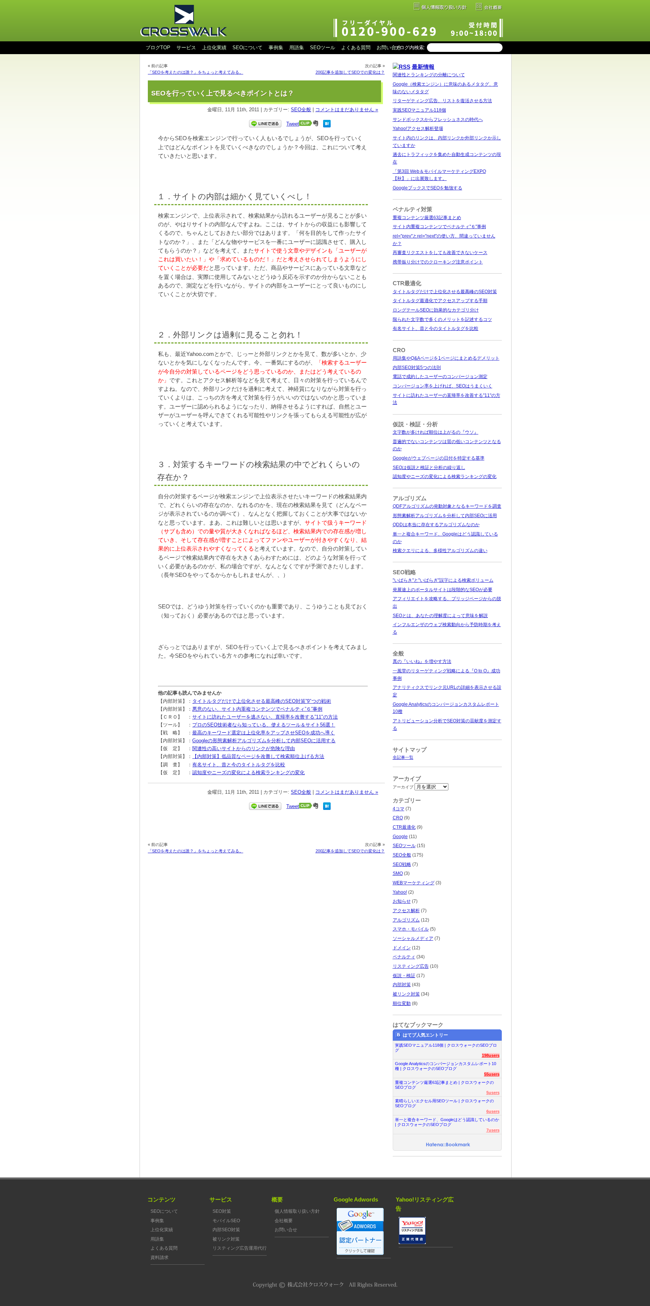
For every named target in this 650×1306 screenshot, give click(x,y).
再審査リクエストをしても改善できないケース (440, 252)
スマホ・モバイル (411, 929)
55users (492, 1074)
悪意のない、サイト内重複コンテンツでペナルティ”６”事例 (257, 709)
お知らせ (402, 901)
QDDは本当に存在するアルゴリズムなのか (436, 524)
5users (493, 1092)
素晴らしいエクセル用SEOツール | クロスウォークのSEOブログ (444, 1103)
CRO (398, 817)
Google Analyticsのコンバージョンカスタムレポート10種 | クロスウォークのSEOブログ (445, 1066)
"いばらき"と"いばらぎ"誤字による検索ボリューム (443, 580)
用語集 (296, 47)
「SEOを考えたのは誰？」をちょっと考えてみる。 (195, 72)
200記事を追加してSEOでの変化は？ (350, 72)
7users (493, 1130)
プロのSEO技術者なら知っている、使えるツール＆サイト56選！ (263, 725)
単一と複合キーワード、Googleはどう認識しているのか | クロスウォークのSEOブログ (447, 1122)
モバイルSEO (226, 1220)
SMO (398, 873)
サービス (186, 47)
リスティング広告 (411, 966)
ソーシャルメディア (413, 938)
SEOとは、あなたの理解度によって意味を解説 (440, 615)
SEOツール (322, 47)
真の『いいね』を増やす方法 (422, 661)
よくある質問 (356, 47)
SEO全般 (301, 109)
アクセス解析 (406, 910)
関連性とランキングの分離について (429, 74)
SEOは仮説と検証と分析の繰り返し (429, 467)
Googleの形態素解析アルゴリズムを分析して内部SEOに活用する (264, 740)
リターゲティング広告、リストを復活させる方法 (442, 100)
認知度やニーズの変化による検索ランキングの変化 (248, 772)
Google (400, 836)
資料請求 (159, 1257)
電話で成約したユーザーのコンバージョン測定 (440, 376)
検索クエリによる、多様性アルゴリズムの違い (440, 550)
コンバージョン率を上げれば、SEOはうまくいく (442, 386)
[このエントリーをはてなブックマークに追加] (327, 126)
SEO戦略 (402, 864)
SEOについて (247, 47)
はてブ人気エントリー (425, 1035)
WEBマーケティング (413, 882)
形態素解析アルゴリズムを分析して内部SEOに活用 (445, 515)
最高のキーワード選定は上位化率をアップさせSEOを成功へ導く (263, 732)
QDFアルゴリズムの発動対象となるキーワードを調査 (447, 506)
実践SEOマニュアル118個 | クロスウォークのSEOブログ (446, 1047)
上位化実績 (214, 47)
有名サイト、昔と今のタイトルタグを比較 (238, 764)
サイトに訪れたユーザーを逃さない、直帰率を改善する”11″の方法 (265, 717)
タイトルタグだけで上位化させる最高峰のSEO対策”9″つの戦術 (261, 701)
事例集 (276, 47)
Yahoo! (400, 892)
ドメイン (402, 947)
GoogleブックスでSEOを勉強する (427, 188)
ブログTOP (158, 47)
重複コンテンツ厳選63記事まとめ (427, 217)
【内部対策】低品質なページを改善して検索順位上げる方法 (258, 756)
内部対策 (402, 984)
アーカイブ (403, 787)
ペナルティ (404, 956)
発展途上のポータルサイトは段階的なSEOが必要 (442, 589)
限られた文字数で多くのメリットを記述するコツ (442, 319)
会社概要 (284, 1220)
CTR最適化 (404, 827)
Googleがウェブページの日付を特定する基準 (438, 458)
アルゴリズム (406, 920)
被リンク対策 (406, 994)
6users (493, 1111)
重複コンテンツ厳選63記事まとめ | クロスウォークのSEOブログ (444, 1085)
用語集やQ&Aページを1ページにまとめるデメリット (446, 358)
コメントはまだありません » (346, 109)
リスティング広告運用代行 (240, 1248)
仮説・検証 (404, 975)
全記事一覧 (403, 757)
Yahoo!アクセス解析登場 (418, 128)
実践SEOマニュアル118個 (419, 110)
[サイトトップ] (183, 40)
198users (491, 1055)
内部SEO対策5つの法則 (417, 367)
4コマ (398, 808)
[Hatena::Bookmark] (448, 1145)
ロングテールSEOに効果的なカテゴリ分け (436, 310)
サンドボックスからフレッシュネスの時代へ (438, 119)
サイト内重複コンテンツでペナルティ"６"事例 (439, 226)
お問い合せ (389, 47)
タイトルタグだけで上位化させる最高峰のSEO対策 (445, 291)
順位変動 (402, 1003)
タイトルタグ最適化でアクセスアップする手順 (440, 300)
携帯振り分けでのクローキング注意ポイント (438, 262)
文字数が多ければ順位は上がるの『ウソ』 (435, 432)
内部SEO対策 (226, 1229)
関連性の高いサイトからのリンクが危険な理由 (243, 748)
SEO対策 (222, 1211)
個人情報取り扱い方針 (297, 1211)
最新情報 (423, 67)
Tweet (292, 124)
